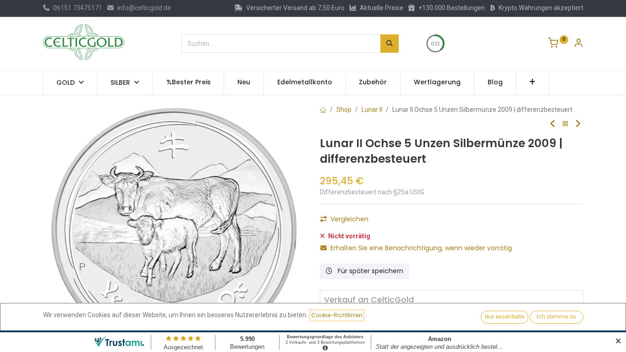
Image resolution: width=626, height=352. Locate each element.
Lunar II (372, 109)
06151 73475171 (77, 7)
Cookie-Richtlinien (336, 315)
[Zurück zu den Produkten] (565, 124)
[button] (532, 82)
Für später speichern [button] (369, 270)
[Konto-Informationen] (578, 44)
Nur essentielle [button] (504, 316)
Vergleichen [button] (349, 219)
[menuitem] (188, 82)
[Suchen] (389, 43)
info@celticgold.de (144, 7)
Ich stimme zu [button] (556, 316)
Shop (343, 109)
